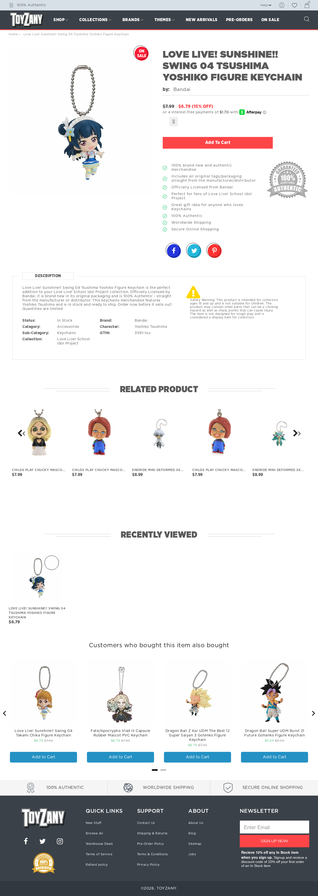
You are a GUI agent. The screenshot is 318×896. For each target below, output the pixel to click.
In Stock (64, 320)
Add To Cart (218, 142)
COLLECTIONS (93, 20)
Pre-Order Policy (150, 843)
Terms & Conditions (152, 854)
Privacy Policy (148, 864)
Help (264, 5)
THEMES (163, 20)
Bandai (141, 320)
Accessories (68, 327)
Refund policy (97, 864)
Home (13, 34)
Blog (192, 833)
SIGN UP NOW (274, 841)
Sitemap (194, 843)
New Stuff (93, 822)
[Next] (21, 433)
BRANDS (131, 20)
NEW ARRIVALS (202, 20)
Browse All (94, 833)
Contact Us (146, 822)
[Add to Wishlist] (173, 121)
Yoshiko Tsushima (151, 327)
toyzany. (167, 888)
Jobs (192, 854)
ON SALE (270, 20)
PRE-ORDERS (239, 20)
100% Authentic (31, 5)
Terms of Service (99, 854)
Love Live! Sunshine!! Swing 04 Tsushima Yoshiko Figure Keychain (37, 613)
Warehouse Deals (99, 843)
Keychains (66, 333)
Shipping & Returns (152, 833)
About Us (195, 822)
